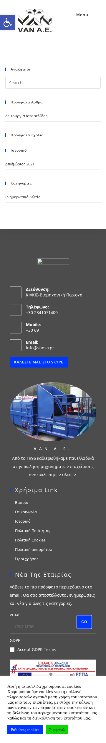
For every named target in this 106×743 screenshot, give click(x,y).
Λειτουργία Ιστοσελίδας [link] (26, 115)
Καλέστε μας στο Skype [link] (38, 362)
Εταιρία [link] (21, 502)
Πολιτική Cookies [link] (30, 540)
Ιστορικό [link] (23, 521)
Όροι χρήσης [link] (26, 558)
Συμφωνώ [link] (57, 729)
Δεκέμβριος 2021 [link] (19, 164)
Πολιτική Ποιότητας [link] (32, 530)
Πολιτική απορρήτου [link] (33, 549)
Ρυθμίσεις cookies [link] (25, 729)
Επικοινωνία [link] (26, 511)
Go (84, 621)
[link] (7, 22)
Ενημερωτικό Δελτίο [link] (23, 196)
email (15, 614)
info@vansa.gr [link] (40, 347)
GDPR (15, 640)
